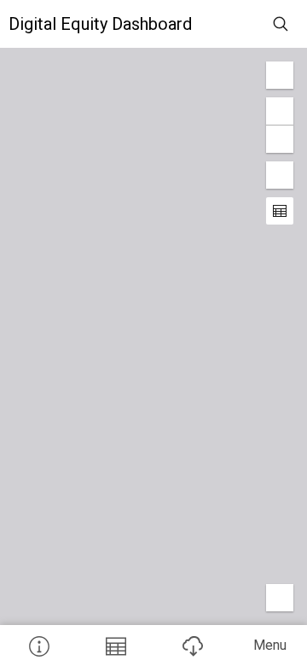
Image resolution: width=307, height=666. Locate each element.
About (38, 645)
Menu (270, 645)
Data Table (115, 645)
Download (192, 645)
